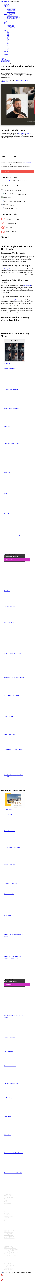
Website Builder (8, 1246)
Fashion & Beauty (19, 80)
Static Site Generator (9, 1253)
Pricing (5, 20)
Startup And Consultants (10, 1066)
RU (8, 45)
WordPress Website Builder (13, 17)
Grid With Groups (8, 1051)
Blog (5, 22)
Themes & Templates (9, 1225)
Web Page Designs (9, 1265)
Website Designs (11, 9)
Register (6, 54)
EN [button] (5, 30)
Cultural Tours (7, 1135)
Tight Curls (7, 591)
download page (27, 162)
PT (8, 42)
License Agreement (9, 1197)
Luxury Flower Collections (11, 389)
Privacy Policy (7, 1195)
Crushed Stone (7, 809)
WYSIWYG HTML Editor (11, 1252)
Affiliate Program (8, 1216)
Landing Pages (8, 1266)
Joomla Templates (11, 12)
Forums (5, 21)
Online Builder (7, 180)
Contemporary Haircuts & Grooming (13, 749)
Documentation (10, 26)
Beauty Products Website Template (13, 535)
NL (8, 35)
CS (8, 46)
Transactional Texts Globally (11, 1083)
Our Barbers (7, 363)
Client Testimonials (9, 716)
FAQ (5, 1211)
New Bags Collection (9, 606)
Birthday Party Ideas (9, 894)
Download (6, 4)
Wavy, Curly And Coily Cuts (11, 443)
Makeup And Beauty (9, 734)
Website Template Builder (24, 133)
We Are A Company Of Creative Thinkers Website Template (12, 957)
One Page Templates (9, 1238)
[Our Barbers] (14, 361)
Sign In (6, 51)
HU (8, 49)
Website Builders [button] (8, 14)
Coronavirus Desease (9, 831)
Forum (5, 1219)
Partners (6, 1200)
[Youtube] (2, 1275)
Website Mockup (8, 1269)
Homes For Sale (8, 814)
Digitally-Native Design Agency (12, 847)
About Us (6, 1198)
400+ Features (7, 5)
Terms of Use (7, 1194)
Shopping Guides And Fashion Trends (14, 677)
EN (8, 32)
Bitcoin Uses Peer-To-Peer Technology (14, 1153)
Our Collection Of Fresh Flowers (12, 653)
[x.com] (2, 1278)
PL (8, 41)
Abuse (5, 1201)
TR (8, 43)
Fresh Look (7, 426)
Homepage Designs (9, 1268)
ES (8, 39)
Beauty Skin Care (8, 472)
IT (7, 38)
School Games (7, 915)
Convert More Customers (10, 883)
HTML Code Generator (10, 1255)
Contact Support (11, 27)
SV (8, 48)
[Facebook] (2, 1273)
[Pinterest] (2, 1280)
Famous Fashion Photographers (12, 695)
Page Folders (16, 300)
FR (8, 36)
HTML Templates (11, 13)
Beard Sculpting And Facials (11, 408)
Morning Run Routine (9, 864)
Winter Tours (7, 1116)
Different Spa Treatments (10, 623)
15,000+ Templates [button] (8, 6)
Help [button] (5, 23)
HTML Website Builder (12, 16)
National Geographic (9, 1037)
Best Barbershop (8, 514)
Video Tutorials (10, 25)
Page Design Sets (27, 285)
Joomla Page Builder (12, 18)
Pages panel (7, 268)
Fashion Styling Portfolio (10, 368)
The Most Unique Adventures (11, 1097)
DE (8, 33)
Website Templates (11, 8)
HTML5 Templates (9, 1236)
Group (26, 80)
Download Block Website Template (13, 1173)
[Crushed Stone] (14, 808)
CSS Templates (8, 1233)
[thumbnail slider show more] (1, 325)
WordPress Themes (11, 10)
